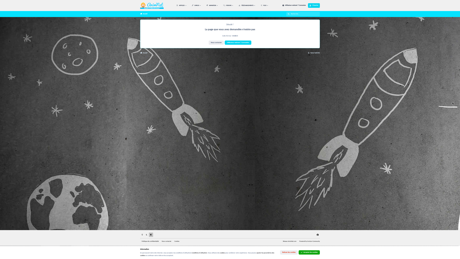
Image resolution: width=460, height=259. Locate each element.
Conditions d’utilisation (199, 253)
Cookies (176, 241)
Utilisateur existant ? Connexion (238, 43)
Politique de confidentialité (150, 241)
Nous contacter (216, 43)
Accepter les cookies (310, 252)
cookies (222, 253)
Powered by (309, 241)
